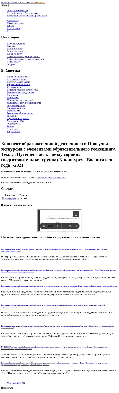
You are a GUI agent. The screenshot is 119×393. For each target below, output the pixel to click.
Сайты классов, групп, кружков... (23, 56)
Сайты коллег (14, 61)
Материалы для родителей (20, 100)
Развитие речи (14, 110)
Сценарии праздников (18, 118)
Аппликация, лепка (16, 79)
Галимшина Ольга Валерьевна (51, 177)
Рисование (12, 116)
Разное (10, 126)
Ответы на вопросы (17, 51)
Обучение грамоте (16, 105)
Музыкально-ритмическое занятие (24, 103)
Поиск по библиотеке (17, 76)
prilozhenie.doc (11, 198)
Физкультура (13, 123)
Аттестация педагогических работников (27, 15)
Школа (10, 26)
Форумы (11, 64)
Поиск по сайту (14, 54)
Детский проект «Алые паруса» (22, 13)
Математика (13, 97)
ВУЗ (9, 31)
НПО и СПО (13, 28)
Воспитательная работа (18, 82)
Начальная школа (15, 23)
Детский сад (13, 20)
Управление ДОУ (15, 121)
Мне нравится (14, 383)
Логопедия (12, 95)
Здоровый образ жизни (18, 84)
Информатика (14, 87)
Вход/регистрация (16, 43)
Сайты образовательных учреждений (25, 59)
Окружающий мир (16, 108)
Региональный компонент (20, 113)
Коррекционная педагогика (20, 92)
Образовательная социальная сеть (23, 2)
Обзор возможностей (17, 10)
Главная (11, 46)
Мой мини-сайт (14, 48)
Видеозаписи (13, 131)
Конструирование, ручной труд (22, 89)
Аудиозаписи (13, 129)
